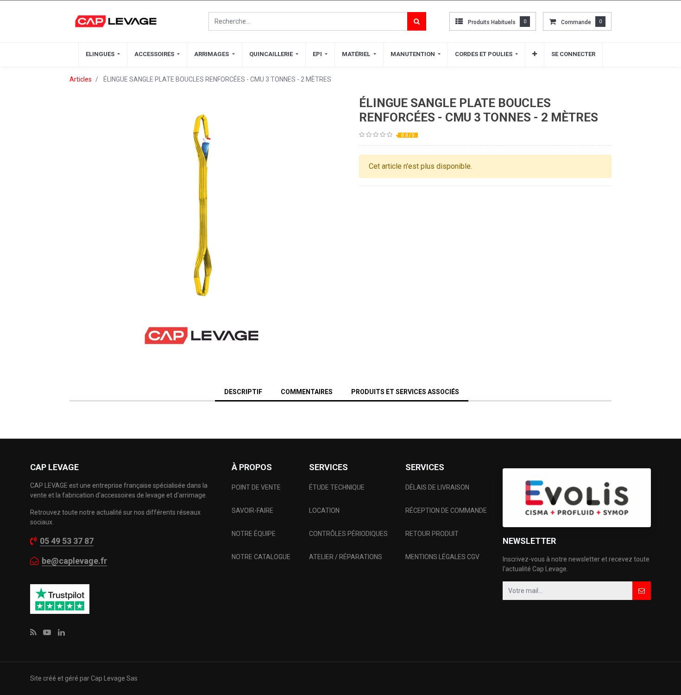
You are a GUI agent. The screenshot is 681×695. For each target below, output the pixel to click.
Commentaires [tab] (307, 391)
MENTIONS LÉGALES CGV (442, 557)
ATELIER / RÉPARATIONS (345, 557)
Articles (80, 79)
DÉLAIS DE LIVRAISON (438, 487)
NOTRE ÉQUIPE (254, 533)
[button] (534, 54)
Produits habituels (492, 22)
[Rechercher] (416, 21)
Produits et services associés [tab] (405, 391)
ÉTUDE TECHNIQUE (337, 487)
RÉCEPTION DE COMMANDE (446, 510)
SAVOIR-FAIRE (252, 510)
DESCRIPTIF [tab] (243, 391)
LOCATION (325, 510)
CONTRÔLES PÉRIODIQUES (348, 533)
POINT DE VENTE (256, 487)
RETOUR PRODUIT (432, 533)
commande (576, 22)
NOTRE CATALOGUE (261, 557)
